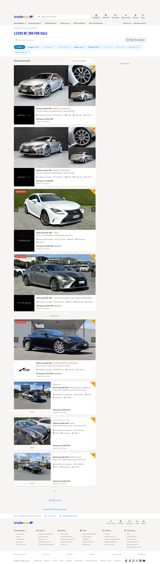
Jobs (84, 530)
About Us (47, 560)
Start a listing (111, 523)
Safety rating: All (21, 52)
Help (128, 534)
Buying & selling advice (68, 539)
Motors (63, 530)
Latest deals (20, 534)
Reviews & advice (35, 23)
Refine (20, 47)
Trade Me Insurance (20, 554)
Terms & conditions (91, 560)
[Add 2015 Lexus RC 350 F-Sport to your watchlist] (92, 192)
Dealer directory (50, 23)
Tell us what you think (69, 516)
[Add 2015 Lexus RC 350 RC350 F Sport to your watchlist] (92, 456)
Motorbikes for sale (66, 537)
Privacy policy (79, 560)
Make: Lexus (78, 47)
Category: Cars (33, 47)
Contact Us (117, 560)
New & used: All (63, 47)
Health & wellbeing (110, 542)
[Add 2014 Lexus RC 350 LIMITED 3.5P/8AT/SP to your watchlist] (92, 68)
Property (42, 530)
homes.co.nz (46, 554)
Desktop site (38, 560)
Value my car (65, 23)
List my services (109, 544)
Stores (19, 537)
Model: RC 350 (93, 47)
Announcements (132, 537)
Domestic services (110, 537)
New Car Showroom (96, 23)
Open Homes (42, 539)
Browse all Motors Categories (54, 509)
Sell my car (127, 23)
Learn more (51, 516)
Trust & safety (131, 539)
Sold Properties (43, 537)
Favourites (129, 523)
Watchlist (121, 523)
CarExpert (92, 554)
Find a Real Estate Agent (46, 544)
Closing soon (20, 539)
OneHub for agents (44, 542)
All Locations (48, 47)
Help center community (134, 547)
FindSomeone (142, 554)
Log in (143, 18)
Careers (55, 560)
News (61, 560)
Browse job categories (89, 534)
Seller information (132, 544)
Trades (107, 534)
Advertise (69, 560)
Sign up (135, 18)
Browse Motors (19, 23)
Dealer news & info (66, 542)
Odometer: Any (134, 47)
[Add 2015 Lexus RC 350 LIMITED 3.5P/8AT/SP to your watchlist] (92, 130)
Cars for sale (64, 534)
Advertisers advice (88, 542)
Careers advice (87, 537)
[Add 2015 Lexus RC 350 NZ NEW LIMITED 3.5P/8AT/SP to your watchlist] (92, 322)
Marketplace (21, 530)
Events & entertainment (112, 539)
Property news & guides (46, 534)
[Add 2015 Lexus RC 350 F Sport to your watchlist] (92, 420)
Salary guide (86, 544)
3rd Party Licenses (132, 542)
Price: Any (120, 47)
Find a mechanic (79, 23)
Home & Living (21, 544)
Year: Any (107, 47)
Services (108, 530)
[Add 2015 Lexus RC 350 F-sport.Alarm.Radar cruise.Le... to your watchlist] (92, 257)
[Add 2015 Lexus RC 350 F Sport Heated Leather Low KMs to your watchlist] (92, 385)
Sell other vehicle (139, 23)
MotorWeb (70, 554)
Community (131, 530)
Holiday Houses (116, 554)
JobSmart (86, 539)
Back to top (56, 500)
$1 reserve (20, 542)
